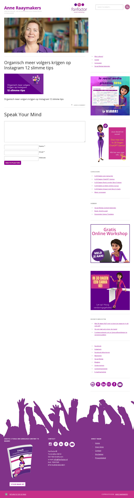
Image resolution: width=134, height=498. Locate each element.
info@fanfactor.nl (61, 459)
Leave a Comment (79, 105)
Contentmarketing (100, 369)
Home (97, 443)
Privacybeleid (100, 458)
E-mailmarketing (100, 372)
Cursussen (98, 63)
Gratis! (96, 60)
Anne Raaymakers (23, 8)
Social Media (98, 359)
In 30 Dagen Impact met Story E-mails (107, 189)
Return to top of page (18, 494)
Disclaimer (99, 454)
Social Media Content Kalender (105, 208)
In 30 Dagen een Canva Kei (103, 176)
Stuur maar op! (17, 484)
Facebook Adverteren (102, 352)
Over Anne (99, 447)
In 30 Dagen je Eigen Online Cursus (106, 186)
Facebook (97, 346)
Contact (98, 450)
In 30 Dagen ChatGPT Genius (104, 179)
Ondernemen (99, 365)
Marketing (98, 356)
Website (42, 157)
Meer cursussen (100, 192)
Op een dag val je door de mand (105, 329)
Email (41, 152)
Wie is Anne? (98, 56)
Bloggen (97, 362)
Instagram (97, 349)
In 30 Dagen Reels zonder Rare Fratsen (108, 182)
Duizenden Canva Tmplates (104, 214)
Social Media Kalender (102, 66)
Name (41, 146)
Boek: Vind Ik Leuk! (101, 211)
